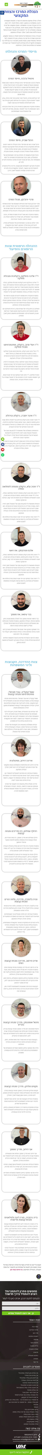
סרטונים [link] (36, 1352)
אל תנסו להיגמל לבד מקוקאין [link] (29, 1397)
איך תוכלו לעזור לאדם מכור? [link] (30, 1392)
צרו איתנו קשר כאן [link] (16, 1270)
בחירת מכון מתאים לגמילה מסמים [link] (28, 1417)
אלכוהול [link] (36, 1405)
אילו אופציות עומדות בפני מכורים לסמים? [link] (26, 1395)
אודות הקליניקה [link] (33, 1330)
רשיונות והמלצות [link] (33, 1336)
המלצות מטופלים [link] (33, 1355)
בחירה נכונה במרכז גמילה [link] (31, 1414)
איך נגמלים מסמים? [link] (32, 1390)
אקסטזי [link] (36, 1407)
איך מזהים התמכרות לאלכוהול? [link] (29, 1385)
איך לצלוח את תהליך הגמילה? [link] (29, 1380)
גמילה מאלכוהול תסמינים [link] (31, 1424)
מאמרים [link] (36, 1359)
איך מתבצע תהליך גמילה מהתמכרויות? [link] (27, 1388)
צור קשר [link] (35, 1362)
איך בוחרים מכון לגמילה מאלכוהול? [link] (28, 1373)
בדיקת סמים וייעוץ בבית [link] (31, 1409)
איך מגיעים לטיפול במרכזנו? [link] (30, 1383)
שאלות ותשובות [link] (33, 1349)
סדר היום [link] (35, 1333)
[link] (27, 4)
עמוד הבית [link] (35, 1327)
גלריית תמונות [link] (34, 1346)
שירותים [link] (36, 1339)
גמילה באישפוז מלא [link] (32, 1419)
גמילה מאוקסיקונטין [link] (32, 1422)
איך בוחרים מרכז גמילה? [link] (31, 1375)
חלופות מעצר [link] (34, 1343)
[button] (6, 4)
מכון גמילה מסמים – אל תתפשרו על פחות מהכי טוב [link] (23, 1402)
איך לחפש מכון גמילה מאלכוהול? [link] (29, 1378)
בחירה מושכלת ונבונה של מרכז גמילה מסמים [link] (25, 1412)
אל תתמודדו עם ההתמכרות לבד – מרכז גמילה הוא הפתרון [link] (21, 1400)
